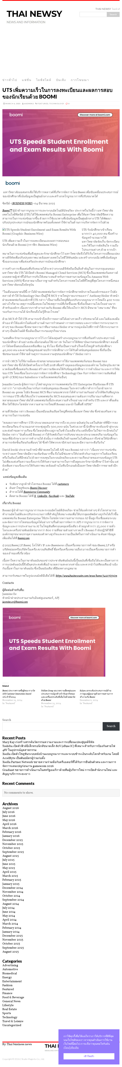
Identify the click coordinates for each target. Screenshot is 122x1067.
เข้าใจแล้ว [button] (89, 1056)
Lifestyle (8, 1005)
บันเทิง (61, 80)
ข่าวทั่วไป (9, 80)
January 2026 (11, 836)
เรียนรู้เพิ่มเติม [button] (71, 1047)
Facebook (54, 496)
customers (63, 484)
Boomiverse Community (37, 492)
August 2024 (10, 904)
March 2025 (10, 876)
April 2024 (9, 920)
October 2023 (11, 944)
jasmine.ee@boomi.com (15, 602)
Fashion (7, 985)
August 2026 (10, 808)
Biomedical (9, 974)
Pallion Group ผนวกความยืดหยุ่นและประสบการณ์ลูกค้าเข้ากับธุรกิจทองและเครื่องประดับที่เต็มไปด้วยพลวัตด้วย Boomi (58, 695)
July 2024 (8, 908)
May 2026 (8, 820)
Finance (7, 993)
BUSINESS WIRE (22, 204)
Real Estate (9, 1009)
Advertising (10, 966)
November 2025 (12, 844)
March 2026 (10, 828)
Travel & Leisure (12, 1021)
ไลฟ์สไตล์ (43, 80)
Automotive (10, 969)
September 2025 (13, 852)
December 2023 (12, 936)
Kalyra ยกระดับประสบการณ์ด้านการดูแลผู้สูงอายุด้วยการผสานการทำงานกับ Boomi (96, 694)
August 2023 (10, 952)
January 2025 (10, 884)
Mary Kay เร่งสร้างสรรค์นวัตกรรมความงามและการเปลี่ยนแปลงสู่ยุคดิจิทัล (48, 742)
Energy (7, 978)
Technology (56, 103)
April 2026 (9, 824)
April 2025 (9, 872)
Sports (6, 1013)
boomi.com (24, 538)
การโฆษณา (80, 80)
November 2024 (12, 892)
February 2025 (11, 880)
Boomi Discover (38, 488)
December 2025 (12, 840)
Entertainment (12, 982)
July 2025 (8, 860)
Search (6, 720)
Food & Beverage (13, 998)
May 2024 (8, 916)
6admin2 (29, 103)
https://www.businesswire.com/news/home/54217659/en (86, 576)
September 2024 (13, 900)
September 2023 (13, 948)
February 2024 (11, 928)
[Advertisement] (61, 53)
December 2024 (12, 888)
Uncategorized (11, 1025)
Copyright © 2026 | (11, 1059)
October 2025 (11, 848)
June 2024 (8, 912)
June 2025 (8, 864)
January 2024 (11, 932)
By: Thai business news (17, 1044)
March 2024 (10, 924)
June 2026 (8, 816)
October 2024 (11, 896)
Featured (42, 103)
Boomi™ (7, 211)
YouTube (70, 496)
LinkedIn (42, 496)
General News (11, 1001)
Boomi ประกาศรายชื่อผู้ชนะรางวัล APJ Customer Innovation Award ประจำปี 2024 (18, 694)
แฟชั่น (26, 80)
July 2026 (8, 812)
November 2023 (12, 940)
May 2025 (8, 868)
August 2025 (10, 856)
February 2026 (11, 832)
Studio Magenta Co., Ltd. (32, 1059)
